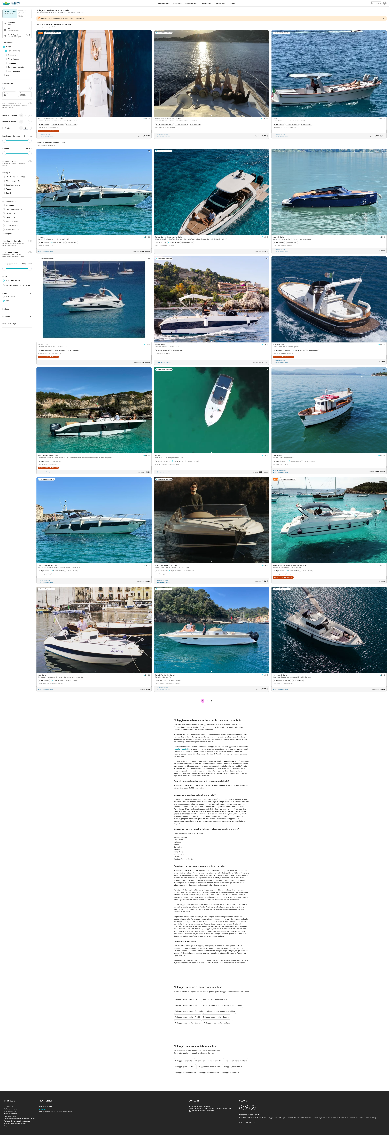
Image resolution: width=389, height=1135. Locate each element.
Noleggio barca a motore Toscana (216, 1017)
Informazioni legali (10, 1116)
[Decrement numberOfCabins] (21, 122)
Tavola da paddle (12, 230)
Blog (5, 1126)
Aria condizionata (12, 221)
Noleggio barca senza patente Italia (208, 1061)
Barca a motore (14, 51)
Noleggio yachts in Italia (232, 1067)
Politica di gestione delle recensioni (15, 1123)
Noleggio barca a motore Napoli (187, 1005)
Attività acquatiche (13, 181)
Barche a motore (56, 12)
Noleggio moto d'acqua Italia (209, 1067)
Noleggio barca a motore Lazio (187, 999)
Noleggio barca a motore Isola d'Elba (220, 1011)
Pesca (8, 189)
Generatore (10, 217)
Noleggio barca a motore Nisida (215, 999)
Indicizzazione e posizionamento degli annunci (19, 1118)
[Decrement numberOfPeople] (21, 115)
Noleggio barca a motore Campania (189, 1011)
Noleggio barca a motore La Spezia (217, 1023)
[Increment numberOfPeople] (30, 115)
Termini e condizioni (10, 1114)
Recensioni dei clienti (46, 1106)
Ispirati (232, 3)
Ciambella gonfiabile (14, 209)
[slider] (4, 88)
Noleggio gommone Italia (184, 1067)
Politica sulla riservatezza (12, 1109)
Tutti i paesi (10, 297)
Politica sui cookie (10, 1111)
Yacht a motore (14, 71)
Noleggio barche (164, 3)
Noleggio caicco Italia (230, 1073)
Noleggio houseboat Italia (209, 1073)
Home (38, 12)
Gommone (12, 55)
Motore (9, 47)
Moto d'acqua (13, 59)
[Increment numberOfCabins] (30, 121)
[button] (95, 115)
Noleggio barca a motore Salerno (188, 1023)
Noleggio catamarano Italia (185, 1073)
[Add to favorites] (384, 33)
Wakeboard (10, 205)
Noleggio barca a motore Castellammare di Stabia (222, 1005)
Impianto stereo (12, 225)
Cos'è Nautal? (8, 1106)
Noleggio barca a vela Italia (236, 1061)
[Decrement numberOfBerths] (21, 128)
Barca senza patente (16, 67)
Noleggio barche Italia (183, 1061)
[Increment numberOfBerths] (30, 128)
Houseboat (12, 63)
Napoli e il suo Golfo (181, 749)
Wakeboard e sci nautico (15, 177)
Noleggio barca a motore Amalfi (187, 1017)
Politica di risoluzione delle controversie (17, 1121)
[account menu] (385, 3)
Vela (7, 75)
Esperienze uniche (13, 185)
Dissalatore (10, 213)
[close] (383, 18)
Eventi (8, 193)
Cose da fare (177, 3)
